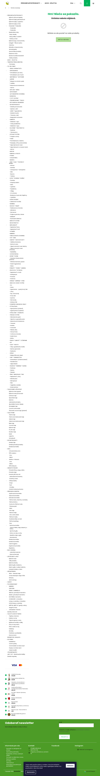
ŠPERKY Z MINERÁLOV (14, 590)
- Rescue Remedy (14, 554)
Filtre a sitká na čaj (14, 626)
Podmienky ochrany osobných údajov (14, 754)
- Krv (10, 285)
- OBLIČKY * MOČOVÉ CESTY (16, 240)
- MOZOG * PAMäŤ (14, 206)
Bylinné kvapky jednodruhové (17, 19)
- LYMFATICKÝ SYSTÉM (15, 201)
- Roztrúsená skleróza (15, 218)
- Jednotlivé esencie (14, 552)
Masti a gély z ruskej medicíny (17, 567)
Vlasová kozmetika (14, 495)
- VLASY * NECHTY (14, 344)
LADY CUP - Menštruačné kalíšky (16, 654)
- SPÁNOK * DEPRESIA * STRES (17, 281)
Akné (10, 508)
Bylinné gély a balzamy (15, 565)
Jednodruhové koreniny (15, 476)
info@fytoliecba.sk (36, 748)
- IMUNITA (11, 160)
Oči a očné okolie (14, 515)
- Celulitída (12, 197)
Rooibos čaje (12, 432)
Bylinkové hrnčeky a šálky (16, 622)
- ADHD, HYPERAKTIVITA (15, 68)
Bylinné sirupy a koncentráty (17, 41)
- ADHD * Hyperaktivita (15, 111)
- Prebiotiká (12, 30)
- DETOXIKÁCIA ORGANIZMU (16, 102)
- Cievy (11, 291)
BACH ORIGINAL (11, 550)
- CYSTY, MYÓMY (13, 98)
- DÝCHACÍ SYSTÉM (14, 134)
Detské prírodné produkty (16, 444)
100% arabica (12, 453)
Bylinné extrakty (13, 563)
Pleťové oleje (13, 512)
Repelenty (12, 548)
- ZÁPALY (11, 353)
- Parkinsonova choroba (16, 208)
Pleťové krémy (13, 502)
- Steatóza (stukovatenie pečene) (16, 258)
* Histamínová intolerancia (16, 85)
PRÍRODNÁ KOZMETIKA (13, 491)
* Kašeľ (11, 138)
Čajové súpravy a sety (15, 620)
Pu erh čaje (12, 429)
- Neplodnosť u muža (15, 272)
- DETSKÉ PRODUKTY (14, 104)
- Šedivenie (12, 351)
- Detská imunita (14, 113)
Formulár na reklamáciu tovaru (14, 757)
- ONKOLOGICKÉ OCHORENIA (16, 235)
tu (43, 768)
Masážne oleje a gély (15, 535)
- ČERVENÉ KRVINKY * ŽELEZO (16, 100)
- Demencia (12, 212)
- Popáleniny (12, 189)
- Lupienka (12, 187)
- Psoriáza (12, 180)
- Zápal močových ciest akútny (18, 246)
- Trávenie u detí (14, 115)
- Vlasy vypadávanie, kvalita (17, 347)
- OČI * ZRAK (12, 238)
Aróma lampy (13, 580)
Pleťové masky (13, 517)
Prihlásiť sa (64, 737)
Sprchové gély (14, 531)
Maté (10, 434)
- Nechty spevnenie (14, 349)
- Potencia (12, 278)
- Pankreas (12, 368)
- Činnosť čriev (13, 332)
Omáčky (11, 487)
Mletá (10, 457)
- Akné (11, 184)
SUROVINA (11, 588)
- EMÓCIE (11, 151)
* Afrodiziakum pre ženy (16, 72)
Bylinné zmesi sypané (15, 391)
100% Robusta (12, 466)
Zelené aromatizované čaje (16, 421)
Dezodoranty (13, 537)
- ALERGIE (11, 79)
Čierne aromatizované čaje (16, 417)
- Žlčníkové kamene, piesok (16, 262)
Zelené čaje (12, 419)
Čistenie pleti (13, 506)
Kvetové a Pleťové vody (15, 504)
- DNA (11, 172)
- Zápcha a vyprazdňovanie (17, 319)
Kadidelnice (12, 641)
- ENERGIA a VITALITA (14, 153)
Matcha (11, 400)
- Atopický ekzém (14, 182)
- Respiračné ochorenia (15, 117)
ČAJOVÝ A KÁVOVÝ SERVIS (14, 614)
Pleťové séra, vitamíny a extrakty (18, 500)
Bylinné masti (12, 558)
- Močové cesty (13, 244)
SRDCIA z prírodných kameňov (17, 592)
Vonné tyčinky (13, 643)
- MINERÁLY (12, 233)
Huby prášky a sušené (15, 36)
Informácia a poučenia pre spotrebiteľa (13, 765)
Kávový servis (12, 635)
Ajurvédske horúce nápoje (16, 404)
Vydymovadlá (13, 650)
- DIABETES (12, 119)
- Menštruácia (13, 378)
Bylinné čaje (12, 427)
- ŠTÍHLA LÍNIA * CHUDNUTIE (16, 313)
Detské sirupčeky (12, 656)
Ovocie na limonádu (14, 408)
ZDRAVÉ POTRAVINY (12, 468)
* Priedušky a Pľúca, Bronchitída (18, 143)
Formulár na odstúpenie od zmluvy (13, 749)
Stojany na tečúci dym (15, 648)
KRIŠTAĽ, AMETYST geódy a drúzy (18, 605)
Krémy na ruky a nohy (16, 533)
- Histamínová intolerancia (16, 321)
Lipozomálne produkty (15, 51)
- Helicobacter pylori (15, 317)
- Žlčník (11, 266)
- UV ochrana (13, 193)
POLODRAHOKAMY (12, 584)
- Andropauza (13, 274)
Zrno (10, 455)
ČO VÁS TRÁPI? (11, 66)
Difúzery (11, 578)
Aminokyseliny (13, 49)
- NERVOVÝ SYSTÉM (14, 221)
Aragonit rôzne (13, 607)
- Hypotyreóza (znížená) (16, 308)
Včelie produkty (13, 58)
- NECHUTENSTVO (13, 223)
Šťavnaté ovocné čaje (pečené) (18, 410)
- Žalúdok (12, 372)
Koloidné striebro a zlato (15, 569)
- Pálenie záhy (13, 330)
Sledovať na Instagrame (86, 749)
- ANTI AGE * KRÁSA (14, 90)
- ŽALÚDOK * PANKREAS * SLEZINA (17, 366)
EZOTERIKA (10, 639)
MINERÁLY (11, 586)
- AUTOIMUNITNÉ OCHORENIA (17, 94)
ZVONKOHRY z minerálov (15, 599)
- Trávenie (12, 323)
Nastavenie (31, 772)
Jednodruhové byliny (14, 402)
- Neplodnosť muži (14, 229)
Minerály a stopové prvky (16, 47)
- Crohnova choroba (15, 334)
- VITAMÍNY (12, 231)
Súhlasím (70, 766)
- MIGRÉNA (12, 204)
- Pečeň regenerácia (15, 264)
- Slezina (11, 370)
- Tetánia (12, 176)
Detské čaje (12, 442)
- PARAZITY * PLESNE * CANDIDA (17, 268)
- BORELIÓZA (12, 96)
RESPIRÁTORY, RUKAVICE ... (14, 637)
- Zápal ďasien (13, 364)
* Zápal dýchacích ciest (16, 145)
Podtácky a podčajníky (15, 633)
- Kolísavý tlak (13, 302)
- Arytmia (12, 298)
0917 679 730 (34, 750)
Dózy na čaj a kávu (14, 624)
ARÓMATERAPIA (11, 571)
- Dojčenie (12, 130)
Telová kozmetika (14, 525)
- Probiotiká (12, 28)
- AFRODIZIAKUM (13, 70)
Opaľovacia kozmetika (15, 493)
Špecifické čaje (13, 398)
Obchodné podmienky (12, 752)
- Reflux (11, 338)
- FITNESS (11, 155)
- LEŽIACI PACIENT (13, 199)
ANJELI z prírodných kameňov (17, 595)
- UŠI (10, 342)
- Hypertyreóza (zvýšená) (16, 310)
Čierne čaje (12, 415)
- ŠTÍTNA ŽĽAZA (13, 306)
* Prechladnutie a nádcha (16, 141)
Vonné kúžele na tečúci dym (17, 646)
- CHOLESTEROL (13, 158)
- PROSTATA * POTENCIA (15, 270)
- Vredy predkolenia (14, 124)
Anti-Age (11, 510)
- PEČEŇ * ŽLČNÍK (13, 256)
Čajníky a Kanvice (14, 616)
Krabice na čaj (13, 618)
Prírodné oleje (13, 472)
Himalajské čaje (13, 406)
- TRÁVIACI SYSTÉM (14, 315)
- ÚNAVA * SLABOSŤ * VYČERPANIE (18, 340)
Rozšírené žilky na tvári (15, 519)
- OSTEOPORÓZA (13, 254)
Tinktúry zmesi (13, 39)
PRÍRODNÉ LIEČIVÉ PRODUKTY (15, 15)
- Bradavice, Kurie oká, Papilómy (18, 195)
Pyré (10, 485)
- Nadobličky (12, 252)
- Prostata (12, 276)
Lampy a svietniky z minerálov (17, 601)
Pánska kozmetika (14, 539)
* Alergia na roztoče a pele (16, 81)
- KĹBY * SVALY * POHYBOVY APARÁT (16, 162)
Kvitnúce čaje (12, 395)
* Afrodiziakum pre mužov (16, 75)
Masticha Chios (13, 53)
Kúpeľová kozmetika (14, 546)
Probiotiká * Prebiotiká (15, 26)
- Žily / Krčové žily (14, 293)
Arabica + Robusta (14, 459)
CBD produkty (13, 561)
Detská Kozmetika (14, 541)
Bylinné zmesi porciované (16, 393)
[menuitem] (31, 3)
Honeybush (12, 438)
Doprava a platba (11, 759)
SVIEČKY (9, 582)
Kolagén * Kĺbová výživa (15, 43)
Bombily (11, 631)
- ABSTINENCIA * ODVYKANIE (16, 77)
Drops (11, 483)
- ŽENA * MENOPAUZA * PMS (16, 374)
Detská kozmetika (14, 446)
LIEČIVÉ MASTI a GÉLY (13, 556)
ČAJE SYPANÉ (10, 413)
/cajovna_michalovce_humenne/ (39, 752)
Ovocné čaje (12, 425)
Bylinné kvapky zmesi (15, 24)
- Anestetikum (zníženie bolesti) (18, 359)
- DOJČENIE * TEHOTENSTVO (16, 128)
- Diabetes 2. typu (14, 126)
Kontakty (8, 761)
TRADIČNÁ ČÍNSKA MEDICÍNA (14, 62)
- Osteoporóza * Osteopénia (17, 170)
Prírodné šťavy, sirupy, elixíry (16, 470)
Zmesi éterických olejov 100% (17, 575)
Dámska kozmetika (14, 498)
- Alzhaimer (12, 210)
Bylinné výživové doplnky (16, 17)
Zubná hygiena (13, 544)
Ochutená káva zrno (14, 451)
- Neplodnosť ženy (14, 227)
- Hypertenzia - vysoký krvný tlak (18, 289)
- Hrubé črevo (13, 336)
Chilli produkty (13, 481)
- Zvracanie (12, 327)
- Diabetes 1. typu (14, 121)
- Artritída (12, 167)
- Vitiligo (11, 191)
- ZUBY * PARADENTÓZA (15, 357)
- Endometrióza (13, 387)
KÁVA (8, 449)
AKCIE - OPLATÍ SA (12, 60)
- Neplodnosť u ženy (15, 376)
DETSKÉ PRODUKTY (12, 440)
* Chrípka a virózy (14, 136)
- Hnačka (11, 325)
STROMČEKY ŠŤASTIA (14, 609)
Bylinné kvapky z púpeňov (16, 21)
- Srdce (11, 287)
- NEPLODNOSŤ (13, 225)
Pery (10, 523)
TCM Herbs (12, 64)
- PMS (11, 383)
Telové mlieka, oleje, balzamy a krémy (18, 528)
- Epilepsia (12, 216)
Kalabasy (11, 629)
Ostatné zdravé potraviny (16, 489)
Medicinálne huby (14, 32)
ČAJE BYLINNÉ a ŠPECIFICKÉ (14, 389)
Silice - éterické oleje (14, 573)
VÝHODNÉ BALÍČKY (12, 652)
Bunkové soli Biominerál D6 (16, 55)
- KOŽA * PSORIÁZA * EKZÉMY (16, 178)
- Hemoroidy (12, 300)
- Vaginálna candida (15, 385)
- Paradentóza (13, 361)
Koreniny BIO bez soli (14, 474)
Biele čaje (11, 423)
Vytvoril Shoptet (90, 771)
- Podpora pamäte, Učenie (16, 214)
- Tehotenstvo (13, 132)
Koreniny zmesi (13, 478)
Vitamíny (11, 45)
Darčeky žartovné (12, 612)
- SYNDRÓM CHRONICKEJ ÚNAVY (17, 304)
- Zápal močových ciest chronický (16, 249)
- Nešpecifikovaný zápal (16, 355)
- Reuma (11, 174)
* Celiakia (12, 83)
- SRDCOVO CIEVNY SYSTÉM (16, 283)
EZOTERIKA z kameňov (15, 597)
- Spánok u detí (13, 109)
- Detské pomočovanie (15, 107)
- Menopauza (13, 381)
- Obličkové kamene (15, 242)
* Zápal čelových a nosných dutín (18, 147)
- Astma (11, 87)
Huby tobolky (13, 34)
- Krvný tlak (12, 296)
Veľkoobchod (10, 763)
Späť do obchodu (63, 39)
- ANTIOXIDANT (13, 92)
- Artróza (11, 165)
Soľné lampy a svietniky (15, 603)
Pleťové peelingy (14, 521)
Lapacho (11, 436)
